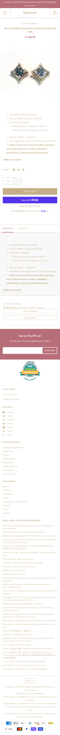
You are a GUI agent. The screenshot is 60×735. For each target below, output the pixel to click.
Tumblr (9, 431)
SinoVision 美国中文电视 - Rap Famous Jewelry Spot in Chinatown (27, 648)
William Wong (30, 690)
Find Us (6, 498)
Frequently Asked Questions (13, 447)
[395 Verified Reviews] (30, 382)
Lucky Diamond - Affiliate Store (15, 501)
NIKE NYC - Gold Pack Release (14, 570)
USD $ (28, 681)
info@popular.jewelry (11, 399)
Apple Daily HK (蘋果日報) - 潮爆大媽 (17, 631)
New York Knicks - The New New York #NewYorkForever (24, 532)
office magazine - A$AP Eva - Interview (18, 645)
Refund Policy (8, 462)
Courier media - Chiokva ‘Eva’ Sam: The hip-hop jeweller (24, 661)
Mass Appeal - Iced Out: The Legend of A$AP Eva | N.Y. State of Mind (29, 620)
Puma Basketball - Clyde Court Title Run (18, 559)
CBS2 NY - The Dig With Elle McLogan (17, 634)
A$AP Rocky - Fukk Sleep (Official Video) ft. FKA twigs (23, 563)
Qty (8, 181)
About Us (6, 486)
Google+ (10, 435)
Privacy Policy (8, 470)
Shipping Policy (8, 459)
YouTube (10, 427)
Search (5, 509)
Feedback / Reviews (10, 466)
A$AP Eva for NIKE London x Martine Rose (19, 566)
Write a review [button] (30, 311)
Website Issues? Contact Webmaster (30, 693)
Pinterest (10, 423)
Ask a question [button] (30, 318)
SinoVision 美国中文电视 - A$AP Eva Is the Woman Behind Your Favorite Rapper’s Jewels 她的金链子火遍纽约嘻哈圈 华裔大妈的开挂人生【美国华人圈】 (29, 655)
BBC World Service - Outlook (14, 574)
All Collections (8, 494)
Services (6, 455)
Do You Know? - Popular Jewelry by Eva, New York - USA (24, 665)
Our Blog (6, 505)
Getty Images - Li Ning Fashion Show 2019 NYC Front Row (25, 669)
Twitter (9, 416)
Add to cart (30, 191)
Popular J (27, 687)
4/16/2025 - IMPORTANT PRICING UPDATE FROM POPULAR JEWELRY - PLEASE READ (30, 4)
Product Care (8, 451)
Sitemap (6, 513)
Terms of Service (9, 474)
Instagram (11, 419)
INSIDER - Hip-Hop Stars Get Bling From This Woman (23, 604)
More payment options (30, 206)
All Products (7, 490)
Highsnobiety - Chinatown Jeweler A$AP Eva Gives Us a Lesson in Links (30, 536)
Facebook (10, 412)
